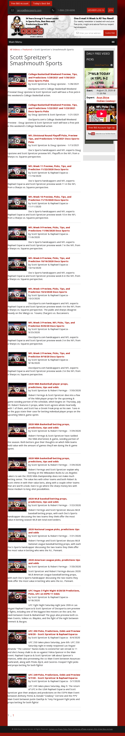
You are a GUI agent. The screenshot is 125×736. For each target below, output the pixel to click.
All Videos (15, 49)
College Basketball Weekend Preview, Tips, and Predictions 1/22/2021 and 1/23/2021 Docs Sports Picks (52, 108)
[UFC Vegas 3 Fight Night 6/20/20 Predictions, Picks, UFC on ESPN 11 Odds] (17, 596)
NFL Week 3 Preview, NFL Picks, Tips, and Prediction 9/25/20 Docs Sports (51, 324)
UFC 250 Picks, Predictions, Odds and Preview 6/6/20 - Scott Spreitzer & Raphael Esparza (54, 632)
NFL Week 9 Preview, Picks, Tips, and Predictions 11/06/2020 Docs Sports (49, 229)
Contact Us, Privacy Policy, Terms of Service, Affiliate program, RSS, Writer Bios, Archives (81, 729)
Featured (27, 49)
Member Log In (96, 10)
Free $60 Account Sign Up (102, 127)
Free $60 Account (20, 3)
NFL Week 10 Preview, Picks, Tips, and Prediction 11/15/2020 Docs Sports (49, 198)
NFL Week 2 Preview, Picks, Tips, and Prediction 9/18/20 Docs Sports (49, 355)
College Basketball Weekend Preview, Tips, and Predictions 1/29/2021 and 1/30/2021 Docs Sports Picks (52, 77)
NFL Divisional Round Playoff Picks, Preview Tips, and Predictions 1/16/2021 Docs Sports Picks (53, 138)
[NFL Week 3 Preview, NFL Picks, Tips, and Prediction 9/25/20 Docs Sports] (17, 328)
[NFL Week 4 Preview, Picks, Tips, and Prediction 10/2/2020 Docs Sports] (17, 294)
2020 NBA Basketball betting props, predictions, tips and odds (49, 426)
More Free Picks (102, 65)
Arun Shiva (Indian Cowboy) (106, 99)
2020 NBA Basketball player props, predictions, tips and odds (48, 385)
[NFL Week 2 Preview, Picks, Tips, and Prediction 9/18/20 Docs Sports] (17, 359)
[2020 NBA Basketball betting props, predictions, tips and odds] (17, 430)
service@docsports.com (29, 10)
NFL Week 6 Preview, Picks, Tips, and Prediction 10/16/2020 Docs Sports (49, 259)
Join (111, 10)
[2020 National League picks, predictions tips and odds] (17, 535)
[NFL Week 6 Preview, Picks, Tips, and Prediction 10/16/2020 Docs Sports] (17, 264)
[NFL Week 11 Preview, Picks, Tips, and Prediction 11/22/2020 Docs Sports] (17, 172)
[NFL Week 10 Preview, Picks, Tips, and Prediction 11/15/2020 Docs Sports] (17, 203)
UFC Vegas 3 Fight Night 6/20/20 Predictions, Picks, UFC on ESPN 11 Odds (54, 592)
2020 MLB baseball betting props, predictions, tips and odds (47, 500)
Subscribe (110, 32)
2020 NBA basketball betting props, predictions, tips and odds (49, 460)
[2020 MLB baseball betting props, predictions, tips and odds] (17, 504)
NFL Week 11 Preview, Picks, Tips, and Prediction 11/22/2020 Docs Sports (49, 168)
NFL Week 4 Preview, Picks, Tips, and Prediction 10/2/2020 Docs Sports (49, 290)
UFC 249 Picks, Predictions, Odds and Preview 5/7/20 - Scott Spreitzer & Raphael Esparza (54, 676)
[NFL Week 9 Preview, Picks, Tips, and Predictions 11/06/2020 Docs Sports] (17, 233)
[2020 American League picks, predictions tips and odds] (17, 566)
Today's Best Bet (41, 3)
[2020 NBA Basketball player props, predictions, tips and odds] (17, 390)
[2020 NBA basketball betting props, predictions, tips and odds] (17, 464)
